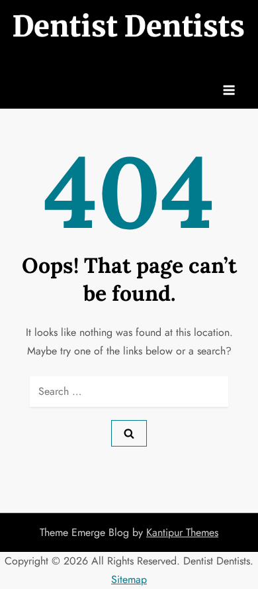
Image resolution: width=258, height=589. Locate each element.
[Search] (129, 433)
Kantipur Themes (182, 532)
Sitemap (129, 579)
